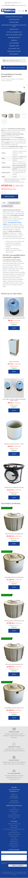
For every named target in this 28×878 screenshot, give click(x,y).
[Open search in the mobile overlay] (14, 60)
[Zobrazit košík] (26, 11)
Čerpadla (14, 40)
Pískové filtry (14, 29)
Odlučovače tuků (14, 48)
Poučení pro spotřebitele (14, 815)
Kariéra (14, 807)
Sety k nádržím (14, 43)
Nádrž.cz (12, 872)
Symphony (14, 874)
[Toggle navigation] (21, 11)
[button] (24, 87)
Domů (3, 79)
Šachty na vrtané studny (14, 35)
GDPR (14, 818)
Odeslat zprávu (17, 865)
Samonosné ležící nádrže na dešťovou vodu (14, 25)
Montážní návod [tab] (7, 206)
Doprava (14, 813)
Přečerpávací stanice (14, 51)
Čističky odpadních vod (14, 32)
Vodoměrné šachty (14, 37)
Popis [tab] (4, 203)
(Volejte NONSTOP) (14, 5)
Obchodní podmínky (14, 809)
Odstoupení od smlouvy (14, 816)
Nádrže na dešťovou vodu (14, 17)
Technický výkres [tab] (14, 203)
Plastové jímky (14, 22)
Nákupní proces (14, 811)
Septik (4, 268)
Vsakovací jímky (14, 46)
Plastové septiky (14, 19)
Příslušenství (14, 54)
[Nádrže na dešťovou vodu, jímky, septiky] (8, 11)
